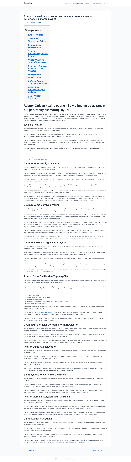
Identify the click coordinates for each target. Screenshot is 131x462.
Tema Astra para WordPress (78, 459)
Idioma (106, 3)
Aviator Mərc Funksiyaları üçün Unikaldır (36, 89)
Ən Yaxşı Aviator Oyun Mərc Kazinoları (38, 82)
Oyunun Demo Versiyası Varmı (35, 46)
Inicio (60, 3)
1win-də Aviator (35, 35)
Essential (28, 3)
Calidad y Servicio (77, 3)
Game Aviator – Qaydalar (35, 97)
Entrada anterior (32, 450)
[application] (109, 3)
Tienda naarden (97, 3)
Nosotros (67, 3)
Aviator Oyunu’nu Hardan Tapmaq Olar (37, 61)
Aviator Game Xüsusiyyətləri (35, 76)
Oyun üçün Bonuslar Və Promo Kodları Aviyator (37, 68)
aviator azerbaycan (46, 312)
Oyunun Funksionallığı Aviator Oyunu (38, 53)
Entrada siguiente (99, 450)
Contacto (88, 3)
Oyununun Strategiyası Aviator (37, 39)
